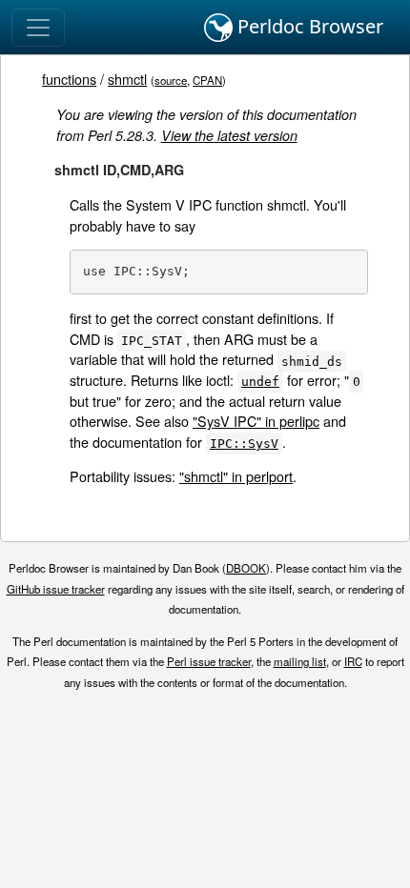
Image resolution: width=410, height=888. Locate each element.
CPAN (207, 80)
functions (69, 79)
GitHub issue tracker (56, 588)
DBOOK (246, 567)
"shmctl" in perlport (236, 476)
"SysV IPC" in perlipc (256, 421)
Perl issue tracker (209, 661)
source (170, 80)
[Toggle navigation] (38, 28)
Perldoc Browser (308, 26)
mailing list (300, 661)
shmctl (127, 79)
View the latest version (229, 135)
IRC (353, 661)
